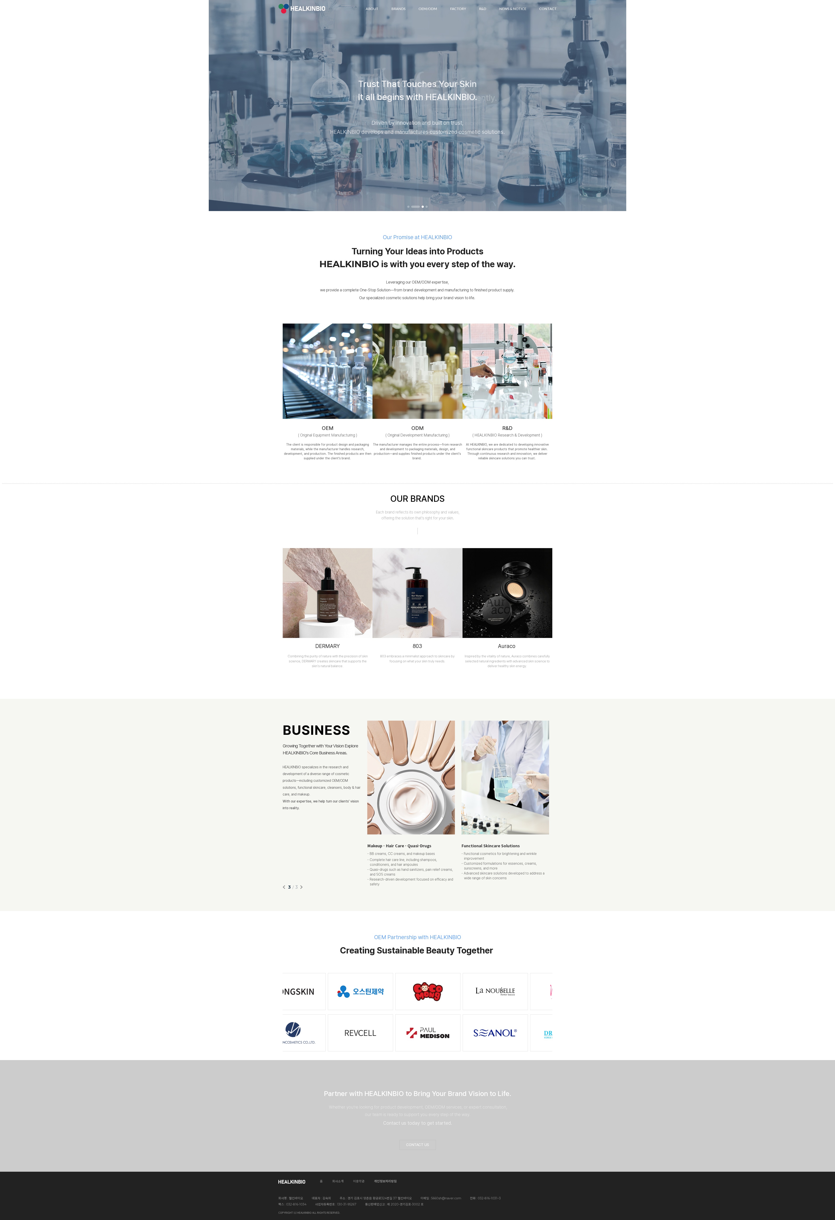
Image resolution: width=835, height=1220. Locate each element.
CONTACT (548, 9)
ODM (417, 428)
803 (417, 646)
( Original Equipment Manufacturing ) (327, 435)
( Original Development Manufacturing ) (417, 435)
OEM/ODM (428, 9)
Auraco (506, 646)
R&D (482, 9)
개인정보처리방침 (385, 1181)
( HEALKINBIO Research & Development (506, 435)
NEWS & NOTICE (512, 9)
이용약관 (358, 1181)
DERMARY (327, 646)
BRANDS (398, 9)
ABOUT (372, 9)
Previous (12, 105)
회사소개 (338, 1181)
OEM (327, 428)
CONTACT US (417, 1145)
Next (823, 105)
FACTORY (458, 9)
